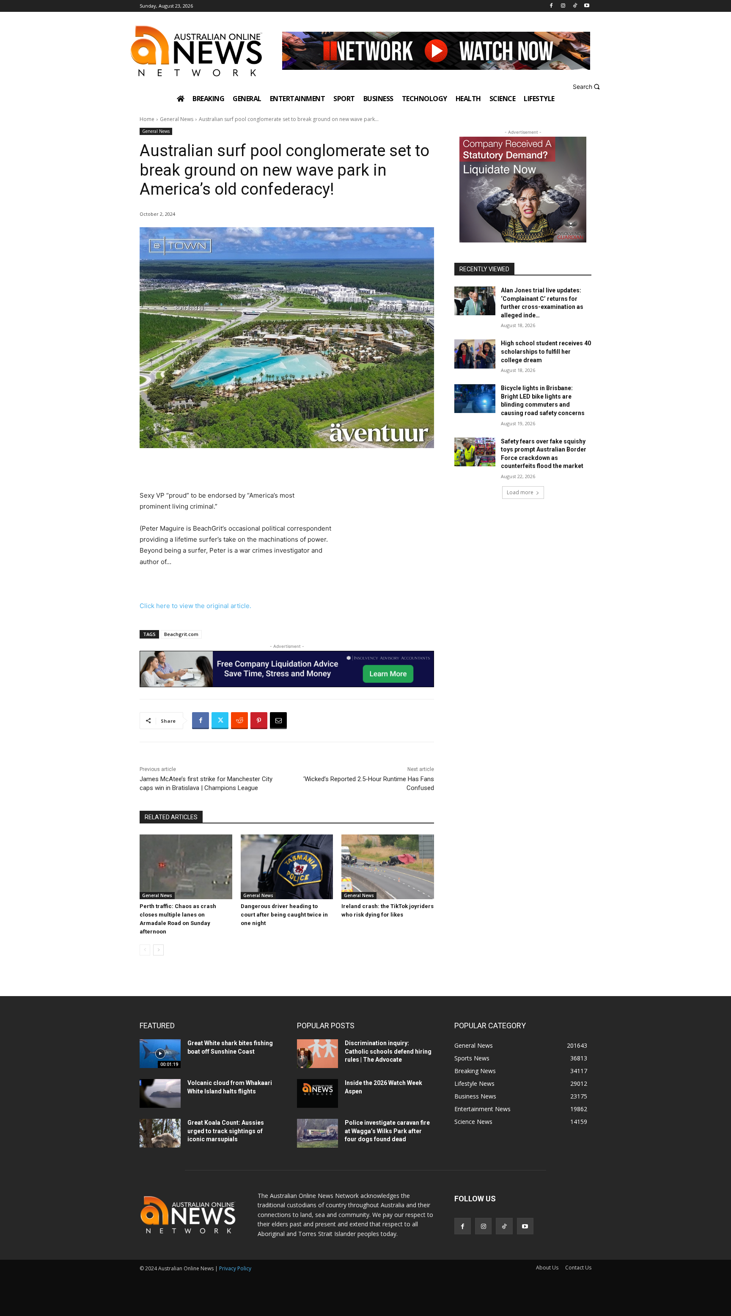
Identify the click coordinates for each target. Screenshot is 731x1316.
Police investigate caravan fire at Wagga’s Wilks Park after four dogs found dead (387, 1131)
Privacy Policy (235, 1268)
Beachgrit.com (181, 634)
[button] (587, 86)
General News (176, 119)
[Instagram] (563, 6)
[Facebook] (551, 6)
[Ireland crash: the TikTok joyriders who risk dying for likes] (387, 866)
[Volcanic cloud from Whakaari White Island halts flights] (160, 1093)
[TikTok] (575, 6)
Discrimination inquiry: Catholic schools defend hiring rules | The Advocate (388, 1051)
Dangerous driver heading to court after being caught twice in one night (284, 914)
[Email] (278, 720)
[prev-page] (145, 949)
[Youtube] (586, 6)
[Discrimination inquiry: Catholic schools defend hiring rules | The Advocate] (317, 1053)
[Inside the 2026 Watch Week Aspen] (317, 1093)
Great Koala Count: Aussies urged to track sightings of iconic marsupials (225, 1131)
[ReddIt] (239, 720)
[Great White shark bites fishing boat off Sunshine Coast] (160, 1053)
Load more (520, 492)
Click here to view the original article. (195, 606)
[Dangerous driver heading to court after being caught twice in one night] (287, 866)
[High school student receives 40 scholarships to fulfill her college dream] (474, 353)
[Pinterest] (258, 720)
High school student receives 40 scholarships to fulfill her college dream (546, 351)
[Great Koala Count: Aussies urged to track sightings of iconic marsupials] (160, 1133)
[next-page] (158, 949)
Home (147, 119)
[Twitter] (220, 720)
